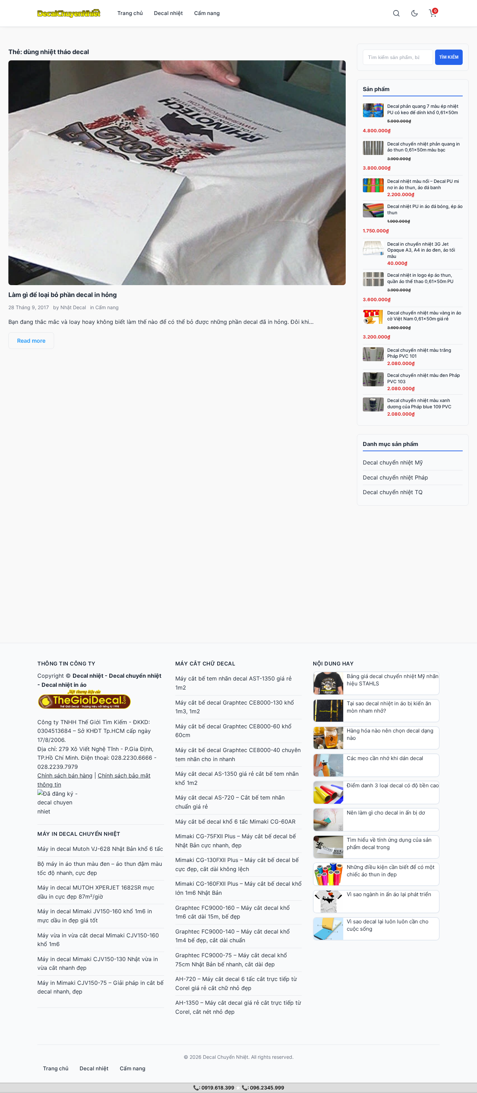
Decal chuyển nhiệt (135, 675)
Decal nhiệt (168, 13)
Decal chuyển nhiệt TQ (393, 492)
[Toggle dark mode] (414, 13)
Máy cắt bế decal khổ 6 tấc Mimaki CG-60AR (235, 821)
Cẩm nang (207, 13)
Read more (31, 340)
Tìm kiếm (448, 57)
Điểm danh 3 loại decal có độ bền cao (393, 785)
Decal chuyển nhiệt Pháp (395, 477)
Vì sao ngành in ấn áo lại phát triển (389, 894)
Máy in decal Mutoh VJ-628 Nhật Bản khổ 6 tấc (100, 848)
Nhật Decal (73, 307)
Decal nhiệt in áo (64, 684)
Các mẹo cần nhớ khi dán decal (385, 758)
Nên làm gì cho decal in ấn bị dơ (386, 812)
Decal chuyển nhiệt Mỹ (393, 462)
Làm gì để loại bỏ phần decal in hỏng (62, 294)
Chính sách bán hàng (65, 775)
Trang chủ (130, 13)
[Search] (396, 13)
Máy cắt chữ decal (205, 663)
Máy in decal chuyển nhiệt (78, 834)
